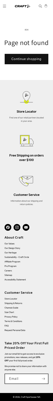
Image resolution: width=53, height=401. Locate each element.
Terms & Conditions (13, 321)
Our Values (9, 243)
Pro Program (10, 266)
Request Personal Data (15, 330)
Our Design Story (12, 248)
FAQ (7, 325)
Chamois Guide (11, 307)
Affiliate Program (12, 261)
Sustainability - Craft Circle (17, 257)
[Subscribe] (43, 379)
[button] (4, 6)
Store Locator (11, 298)
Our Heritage (11, 252)
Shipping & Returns (13, 303)
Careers (8, 270)
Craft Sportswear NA (30, 397)
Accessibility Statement (15, 279)
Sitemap (8, 275)
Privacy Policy (11, 316)
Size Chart (9, 312)
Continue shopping (26, 59)
